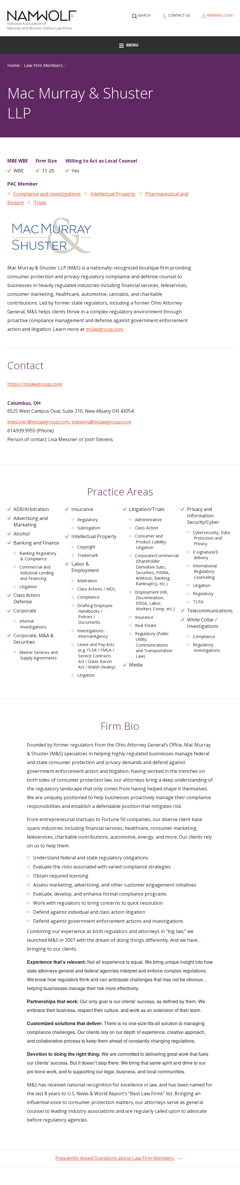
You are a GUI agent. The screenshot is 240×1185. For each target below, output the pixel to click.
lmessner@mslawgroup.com (38, 422)
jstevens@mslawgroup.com (101, 422)
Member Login (220, 15)
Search (144, 15)
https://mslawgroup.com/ (35, 384)
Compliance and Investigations (47, 194)
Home (13, 65)
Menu (132, 45)
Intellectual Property (113, 194)
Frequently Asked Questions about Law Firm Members (114, 1158)
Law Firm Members (43, 65)
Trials (40, 202)
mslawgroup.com (104, 329)
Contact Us (179, 15)
